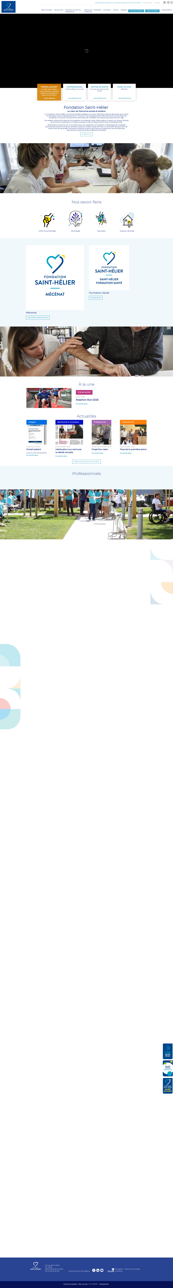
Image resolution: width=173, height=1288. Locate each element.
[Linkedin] (168, 2)
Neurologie (75, 231)
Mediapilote (104, 1284)
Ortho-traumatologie (47, 231)
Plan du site (83, 1284)
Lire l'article (50, 98)
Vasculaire (101, 231)
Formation (96, 298)
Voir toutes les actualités (86, 462)
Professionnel (147, 2)
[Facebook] (164, 2)
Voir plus (86, 134)
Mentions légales (70, 1284)
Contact (157, 2)
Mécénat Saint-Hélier (38, 317)
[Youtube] (171, 2)
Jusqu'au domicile (127, 231)
